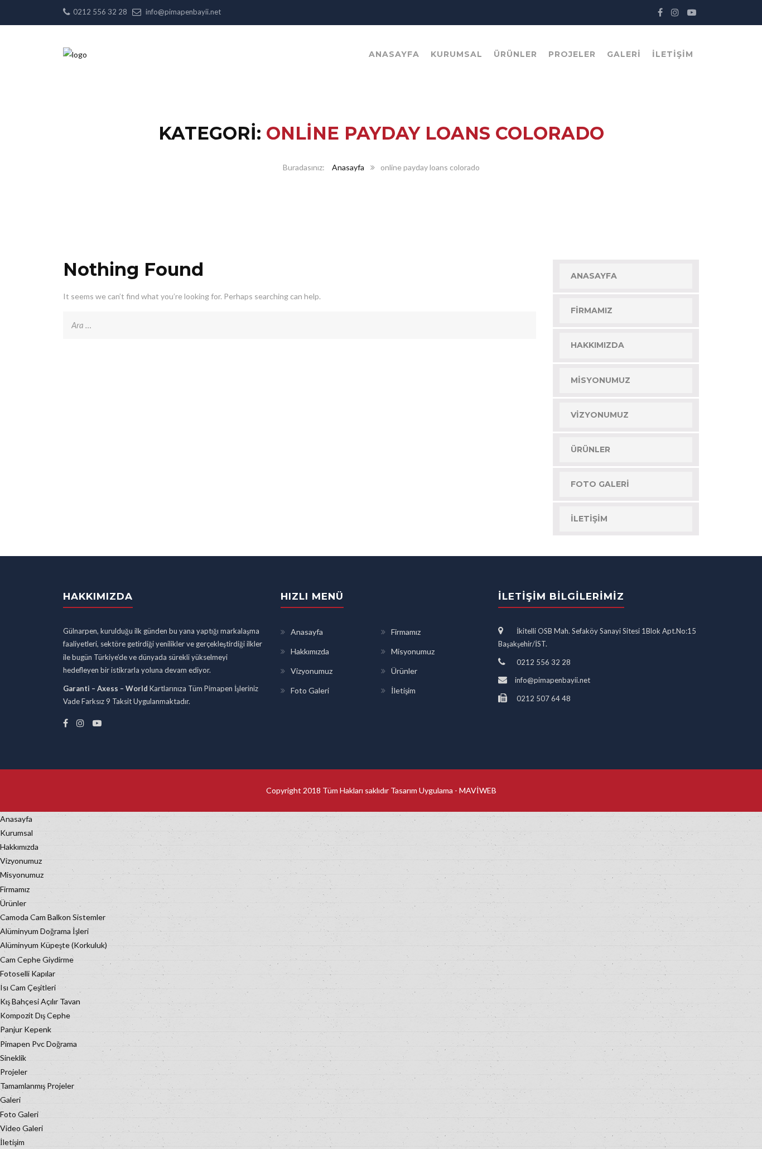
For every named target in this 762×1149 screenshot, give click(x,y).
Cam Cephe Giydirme (37, 959)
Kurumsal (457, 54)
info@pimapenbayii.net (183, 11)
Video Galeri (21, 1128)
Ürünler (515, 54)
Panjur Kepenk (25, 1029)
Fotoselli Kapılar (27, 973)
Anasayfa (394, 54)
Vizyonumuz (600, 415)
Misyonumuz (600, 380)
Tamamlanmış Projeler (37, 1085)
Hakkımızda (597, 345)
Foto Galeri (600, 484)
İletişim (672, 54)
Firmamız (592, 310)
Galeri (624, 54)
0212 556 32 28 (100, 11)
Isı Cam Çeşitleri (28, 987)
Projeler (572, 54)
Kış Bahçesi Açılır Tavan (40, 1001)
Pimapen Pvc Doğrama (38, 1044)
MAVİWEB (476, 790)
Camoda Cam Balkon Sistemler (52, 917)
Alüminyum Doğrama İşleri (44, 931)
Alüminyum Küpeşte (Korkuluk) (53, 945)
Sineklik (13, 1057)
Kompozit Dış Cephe (35, 1015)
